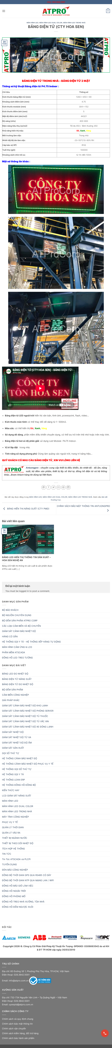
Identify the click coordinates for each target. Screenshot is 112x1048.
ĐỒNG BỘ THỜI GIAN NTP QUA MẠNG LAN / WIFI (28, 880)
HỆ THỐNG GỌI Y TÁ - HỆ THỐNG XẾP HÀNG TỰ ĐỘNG (31, 641)
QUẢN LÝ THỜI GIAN (13, 827)
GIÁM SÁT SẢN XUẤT (13, 747)
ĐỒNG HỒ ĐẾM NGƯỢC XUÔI (17, 906)
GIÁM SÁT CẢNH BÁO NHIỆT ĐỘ (19, 631)
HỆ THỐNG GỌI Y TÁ (13, 774)
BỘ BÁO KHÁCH (10, 610)
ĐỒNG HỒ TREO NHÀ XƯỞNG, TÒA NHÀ (23, 901)
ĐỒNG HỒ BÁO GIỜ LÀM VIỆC (17, 885)
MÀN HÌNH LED (32, 23)
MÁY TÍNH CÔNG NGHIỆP (15, 816)
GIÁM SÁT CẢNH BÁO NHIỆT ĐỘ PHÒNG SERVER (27, 710)
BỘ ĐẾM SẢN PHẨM (12, 689)
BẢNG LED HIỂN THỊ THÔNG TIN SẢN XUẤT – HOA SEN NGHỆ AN (26, 559)
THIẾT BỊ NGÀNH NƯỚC (14, 838)
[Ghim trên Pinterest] (63, 487)
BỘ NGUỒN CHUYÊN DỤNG (16, 615)
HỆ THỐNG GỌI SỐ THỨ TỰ (16, 769)
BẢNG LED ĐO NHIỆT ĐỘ (15, 673)
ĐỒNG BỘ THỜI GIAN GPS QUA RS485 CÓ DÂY (26, 875)
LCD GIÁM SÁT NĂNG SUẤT (16, 795)
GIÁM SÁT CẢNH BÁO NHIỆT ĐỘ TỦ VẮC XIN (25, 721)
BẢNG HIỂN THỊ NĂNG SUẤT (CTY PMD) (27, 508)
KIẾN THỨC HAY (10, 790)
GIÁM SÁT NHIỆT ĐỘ (13, 732)
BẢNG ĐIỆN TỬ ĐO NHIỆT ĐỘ (17, 684)
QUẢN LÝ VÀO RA (11, 832)
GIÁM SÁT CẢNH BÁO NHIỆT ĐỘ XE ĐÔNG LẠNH (27, 726)
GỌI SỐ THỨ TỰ (10, 753)
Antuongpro (32, 468)
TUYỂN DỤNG (9, 864)
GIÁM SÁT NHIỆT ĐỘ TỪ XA (16, 737)
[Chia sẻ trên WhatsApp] (43, 487)
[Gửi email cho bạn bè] (58, 487)
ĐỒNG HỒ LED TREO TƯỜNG (17, 657)
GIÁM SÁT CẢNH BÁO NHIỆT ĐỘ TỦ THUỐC (25, 716)
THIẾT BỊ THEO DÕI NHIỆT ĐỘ (17, 843)
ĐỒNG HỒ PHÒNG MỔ (13, 896)
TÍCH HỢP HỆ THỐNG (13, 848)
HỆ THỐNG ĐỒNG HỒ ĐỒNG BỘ (19, 785)
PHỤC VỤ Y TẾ (10, 822)
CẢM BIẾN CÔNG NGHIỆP (15, 694)
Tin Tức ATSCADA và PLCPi (16, 859)
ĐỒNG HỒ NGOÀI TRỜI (14, 891)
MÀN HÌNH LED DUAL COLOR (50, 23)
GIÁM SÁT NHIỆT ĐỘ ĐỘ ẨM (17, 742)
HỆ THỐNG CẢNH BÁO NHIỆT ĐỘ (19, 758)
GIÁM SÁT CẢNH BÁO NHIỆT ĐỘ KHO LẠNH (25, 705)
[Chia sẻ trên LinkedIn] (68, 487)
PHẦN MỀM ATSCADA (13, 652)
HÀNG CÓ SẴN (10, 636)
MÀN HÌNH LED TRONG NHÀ (74, 23)
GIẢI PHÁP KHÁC (11, 700)
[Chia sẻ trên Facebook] (48, 487)
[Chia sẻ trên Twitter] (53, 487)
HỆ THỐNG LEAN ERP (13, 779)
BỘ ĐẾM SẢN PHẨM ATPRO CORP (19, 620)
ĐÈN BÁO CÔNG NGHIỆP (15, 869)
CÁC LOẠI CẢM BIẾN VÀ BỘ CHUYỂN (21, 626)
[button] (3, 11)
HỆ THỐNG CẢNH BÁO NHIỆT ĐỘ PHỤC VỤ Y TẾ (27, 763)
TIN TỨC (6, 853)
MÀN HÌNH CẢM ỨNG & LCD (17, 647)
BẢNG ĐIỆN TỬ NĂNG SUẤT (17, 679)
